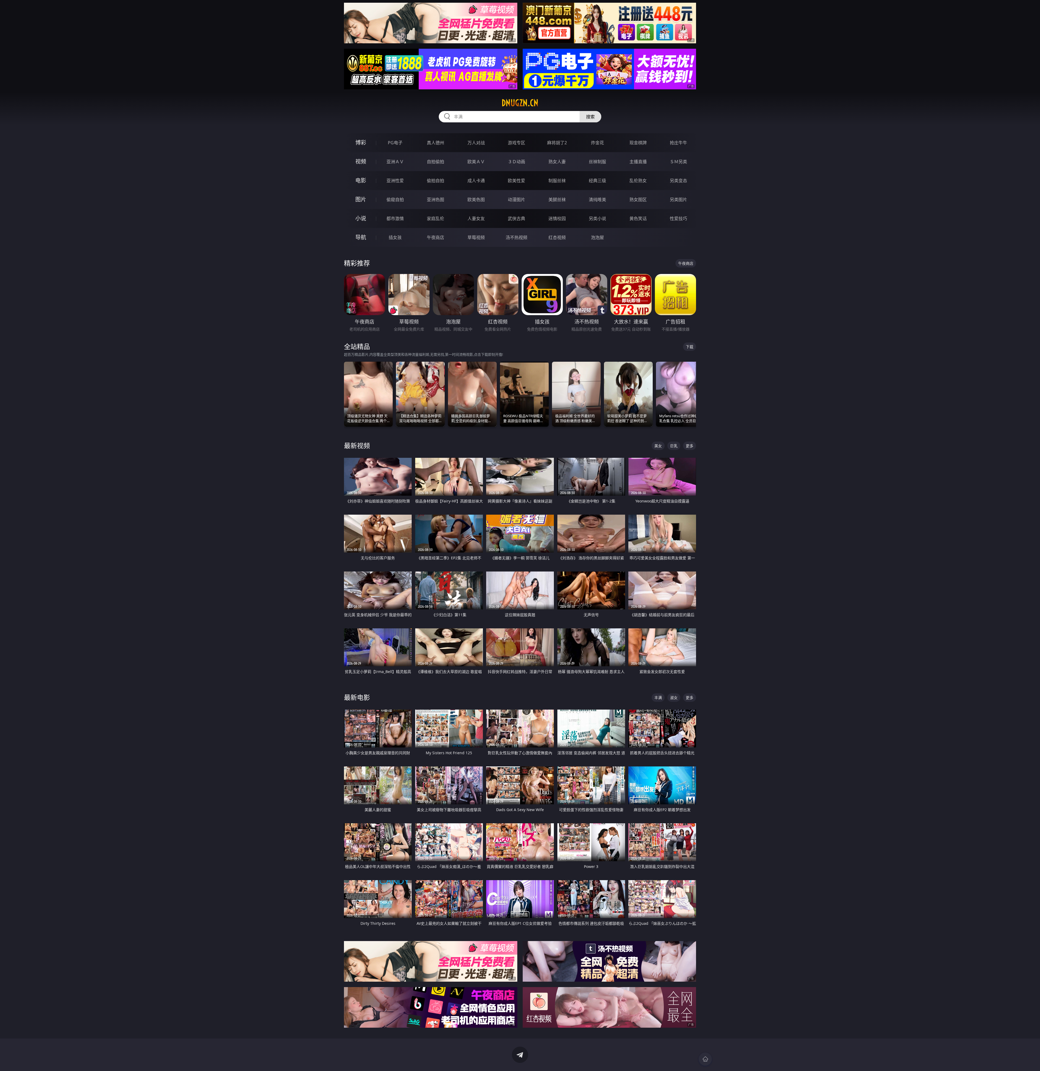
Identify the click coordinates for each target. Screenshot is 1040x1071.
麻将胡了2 (557, 143)
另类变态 (678, 181)
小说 (360, 218)
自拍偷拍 (435, 162)
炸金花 (597, 143)
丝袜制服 (597, 162)
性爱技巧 (678, 218)
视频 (360, 161)
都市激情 (395, 218)
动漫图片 (516, 200)
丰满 (658, 697)
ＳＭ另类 (678, 162)
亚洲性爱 (395, 181)
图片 (360, 199)
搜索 (590, 117)
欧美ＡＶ (476, 162)
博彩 (360, 142)
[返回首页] (705, 1059)
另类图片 (678, 200)
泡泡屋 (597, 237)
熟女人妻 (557, 162)
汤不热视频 (516, 237)
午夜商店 (435, 237)
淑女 (674, 697)
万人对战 (476, 143)
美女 (658, 445)
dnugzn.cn (520, 102)
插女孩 (395, 237)
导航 (360, 237)
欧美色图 (476, 200)
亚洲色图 (435, 200)
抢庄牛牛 (678, 143)
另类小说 (597, 218)
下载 (689, 346)
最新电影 (357, 697)
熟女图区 (638, 200)
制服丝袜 (557, 181)
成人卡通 (476, 181)
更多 (689, 445)
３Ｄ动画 (516, 162)
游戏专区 (516, 143)
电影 (360, 180)
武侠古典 (516, 218)
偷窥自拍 (395, 200)
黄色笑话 (638, 218)
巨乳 (674, 445)
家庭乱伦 (435, 218)
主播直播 (638, 162)
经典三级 (597, 181)
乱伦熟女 (638, 181)
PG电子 (395, 143)
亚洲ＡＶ (395, 162)
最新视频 (357, 445)
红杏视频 (557, 237)
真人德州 (435, 143)
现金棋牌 (638, 143)
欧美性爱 (516, 181)
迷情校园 (557, 218)
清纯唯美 (597, 200)
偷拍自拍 (435, 181)
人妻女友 (476, 218)
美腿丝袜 (557, 200)
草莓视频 (476, 237)
